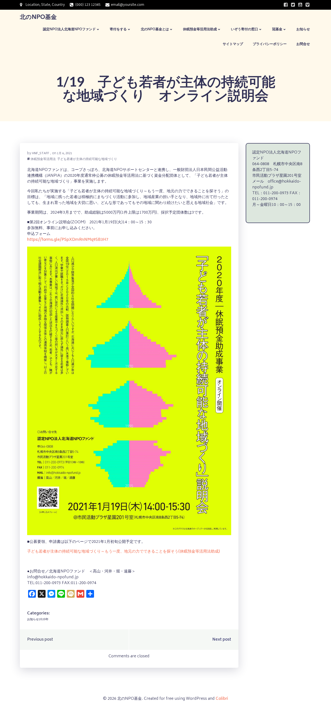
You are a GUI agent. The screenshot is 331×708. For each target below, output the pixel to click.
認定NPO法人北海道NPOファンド (69, 29)
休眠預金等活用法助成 (200, 29)
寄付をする (118, 29)
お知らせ (303, 29)
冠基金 (277, 29)
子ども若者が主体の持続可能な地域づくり (87, 159)
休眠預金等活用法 (43, 159)
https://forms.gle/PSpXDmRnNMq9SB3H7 (67, 239)
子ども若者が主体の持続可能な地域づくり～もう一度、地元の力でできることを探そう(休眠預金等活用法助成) (123, 551)
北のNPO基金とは (155, 29)
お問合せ (303, 44)
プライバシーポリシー (270, 44)
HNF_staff (40, 153)
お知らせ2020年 (37, 619)
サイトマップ (233, 44)
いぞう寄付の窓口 (244, 29)
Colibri (222, 698)
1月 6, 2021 (64, 153)
